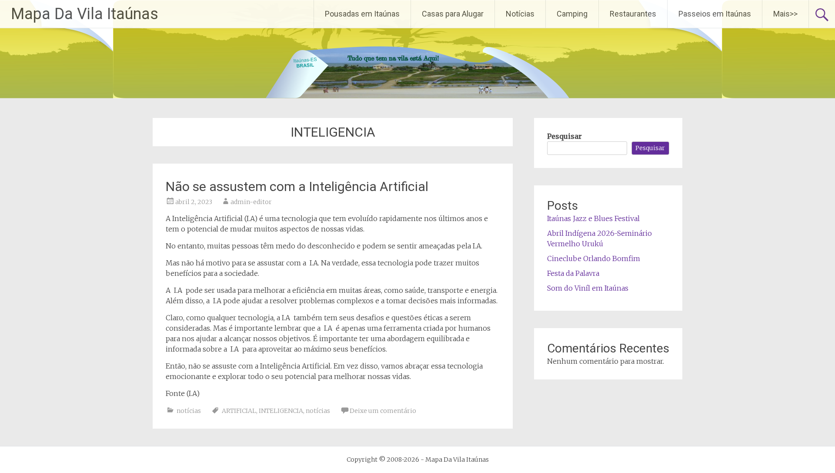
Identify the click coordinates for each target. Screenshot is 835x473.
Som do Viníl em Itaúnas (587, 288)
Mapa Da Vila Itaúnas (84, 14)
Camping (572, 13)
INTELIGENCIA (281, 411)
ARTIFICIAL (239, 411)
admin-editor (251, 202)
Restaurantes (633, 13)
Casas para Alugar (453, 13)
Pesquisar (564, 136)
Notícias (520, 13)
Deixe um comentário (383, 411)
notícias (189, 411)
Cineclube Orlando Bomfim (593, 258)
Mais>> (785, 13)
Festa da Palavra (573, 273)
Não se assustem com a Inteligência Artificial (297, 186)
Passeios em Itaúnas (714, 13)
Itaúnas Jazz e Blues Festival (593, 218)
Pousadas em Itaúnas (362, 13)
